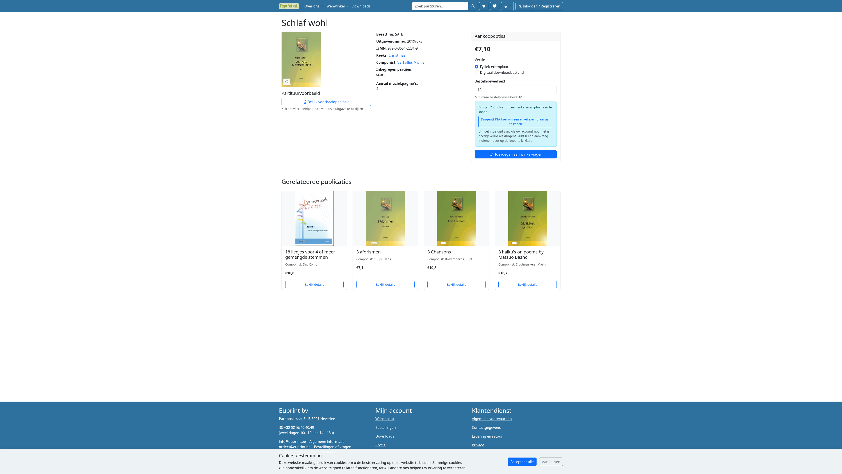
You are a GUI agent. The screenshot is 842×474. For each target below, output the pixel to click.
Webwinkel (336, 6)
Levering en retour (487, 436)
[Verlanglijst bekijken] (494, 6)
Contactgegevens (486, 427)
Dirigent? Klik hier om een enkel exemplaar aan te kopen (516, 121)
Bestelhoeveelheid (490, 81)
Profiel (380, 445)
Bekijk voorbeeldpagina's (328, 101)
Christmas (397, 55)
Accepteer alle (522, 461)
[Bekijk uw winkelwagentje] (483, 6)
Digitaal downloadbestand (502, 72)
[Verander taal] (507, 6)
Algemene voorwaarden (492, 418)
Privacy (478, 445)
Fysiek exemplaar (494, 66)
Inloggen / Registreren (541, 6)
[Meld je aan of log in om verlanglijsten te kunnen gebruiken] (286, 82)
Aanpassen (551, 461)
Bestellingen (385, 427)
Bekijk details (314, 284)
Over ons (312, 6)
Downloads (361, 6)
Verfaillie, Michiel (411, 62)
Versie (480, 59)
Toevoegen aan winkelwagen (518, 154)
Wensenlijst (384, 418)
